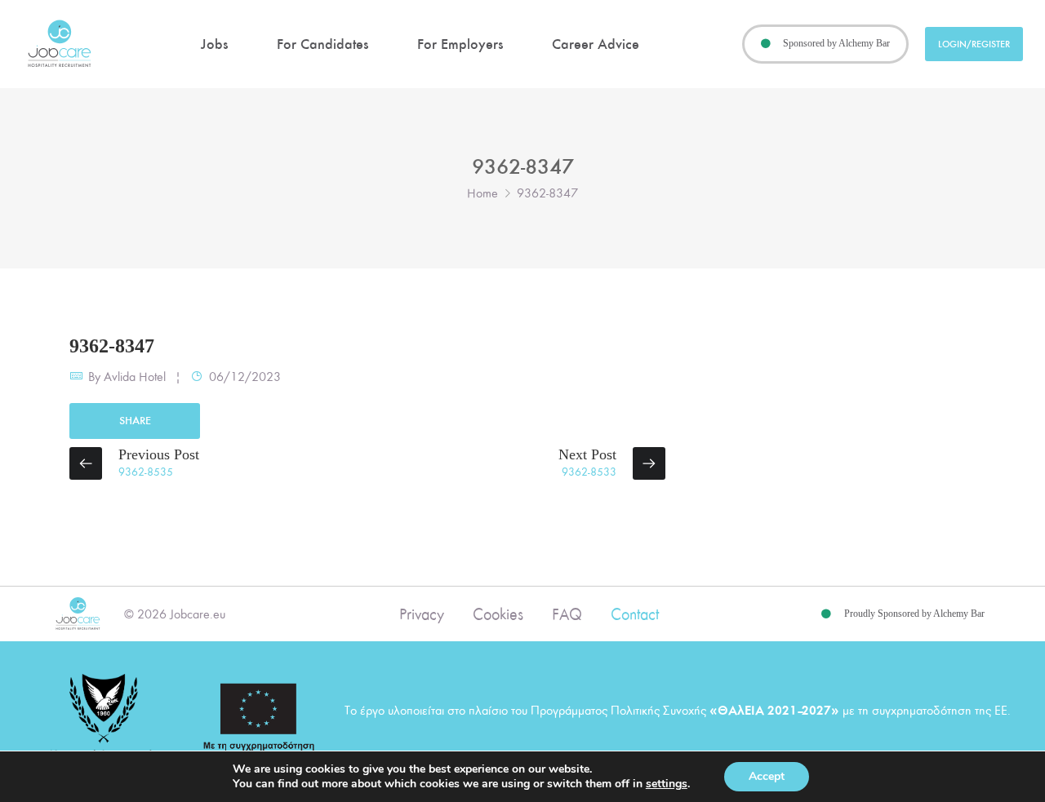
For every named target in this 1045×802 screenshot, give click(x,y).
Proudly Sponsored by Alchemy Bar (914, 613)
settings (666, 784)
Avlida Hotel (135, 377)
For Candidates (322, 44)
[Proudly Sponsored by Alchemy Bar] (826, 614)
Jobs (214, 44)
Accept (767, 776)
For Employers (460, 44)
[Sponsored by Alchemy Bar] (766, 44)
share (135, 421)
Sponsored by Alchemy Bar (836, 43)
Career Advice (595, 44)
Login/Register (974, 44)
